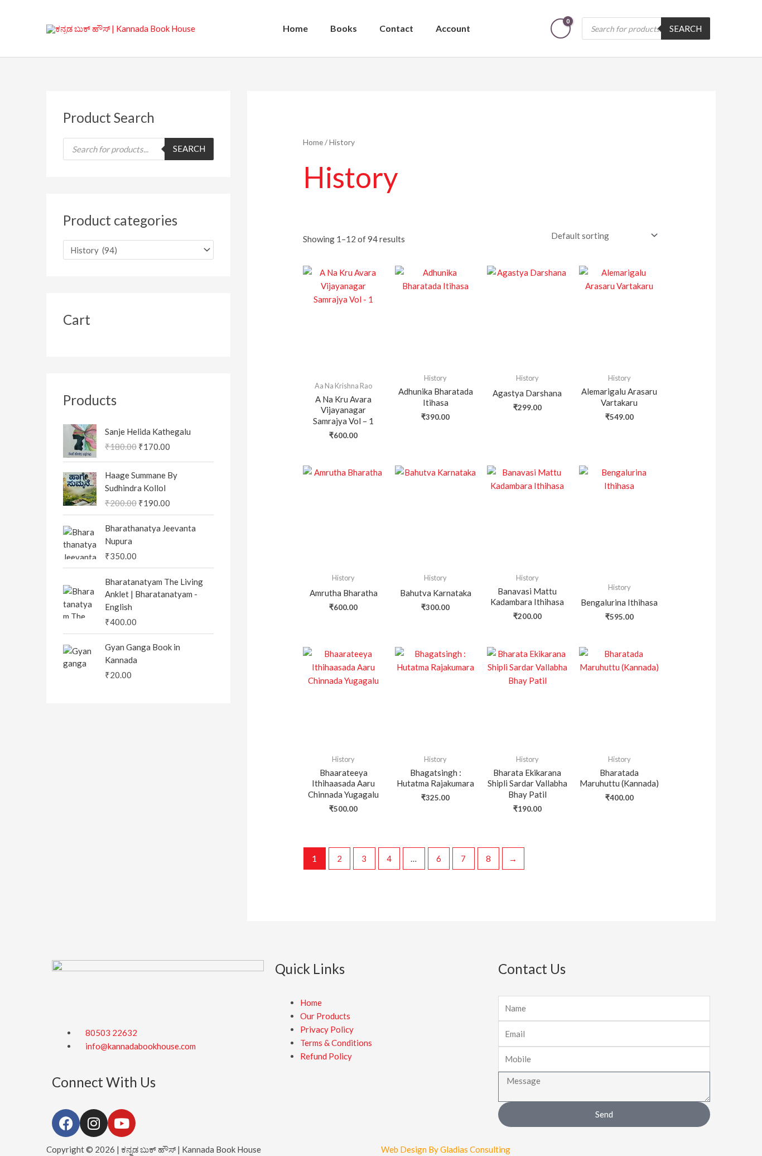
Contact (396, 28)
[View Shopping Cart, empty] (561, 28)
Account (453, 28)
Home (295, 28)
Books (343, 28)
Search (685, 28)
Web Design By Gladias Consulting (445, 1149)
